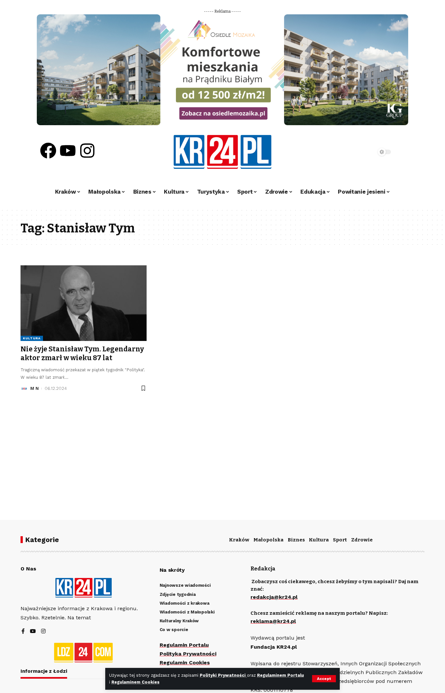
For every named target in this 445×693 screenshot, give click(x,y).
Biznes (296, 540)
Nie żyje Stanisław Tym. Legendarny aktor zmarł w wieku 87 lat (82, 353)
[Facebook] (48, 150)
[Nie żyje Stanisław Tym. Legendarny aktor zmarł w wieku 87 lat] (84, 303)
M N (34, 388)
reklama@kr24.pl (273, 621)
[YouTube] (33, 631)
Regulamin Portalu (184, 645)
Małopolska (268, 540)
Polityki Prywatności (223, 675)
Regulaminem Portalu (280, 675)
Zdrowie (362, 540)
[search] (353, 152)
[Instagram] (87, 150)
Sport (340, 540)
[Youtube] (68, 150)
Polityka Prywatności (188, 654)
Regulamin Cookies (185, 662)
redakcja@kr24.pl (274, 597)
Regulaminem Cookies (135, 682)
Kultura (32, 338)
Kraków (239, 540)
